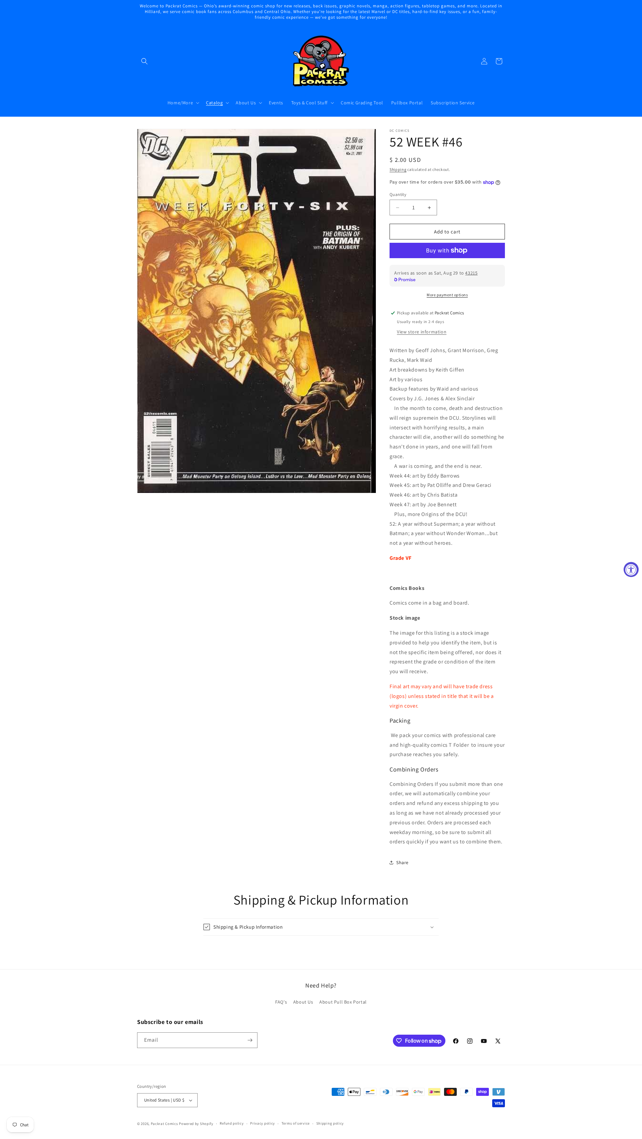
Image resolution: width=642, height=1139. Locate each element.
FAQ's (281, 1002)
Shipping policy (330, 1123)
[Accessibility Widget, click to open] (631, 569)
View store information (421, 332)
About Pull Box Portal (343, 1002)
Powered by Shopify (196, 1123)
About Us (303, 1002)
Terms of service (296, 1123)
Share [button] (402, 862)
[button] (144, 61)
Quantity (398, 194)
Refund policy (231, 1123)
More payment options (447, 294)
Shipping (398, 169)
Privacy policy (262, 1123)
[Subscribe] (249, 1040)
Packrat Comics (164, 1123)
